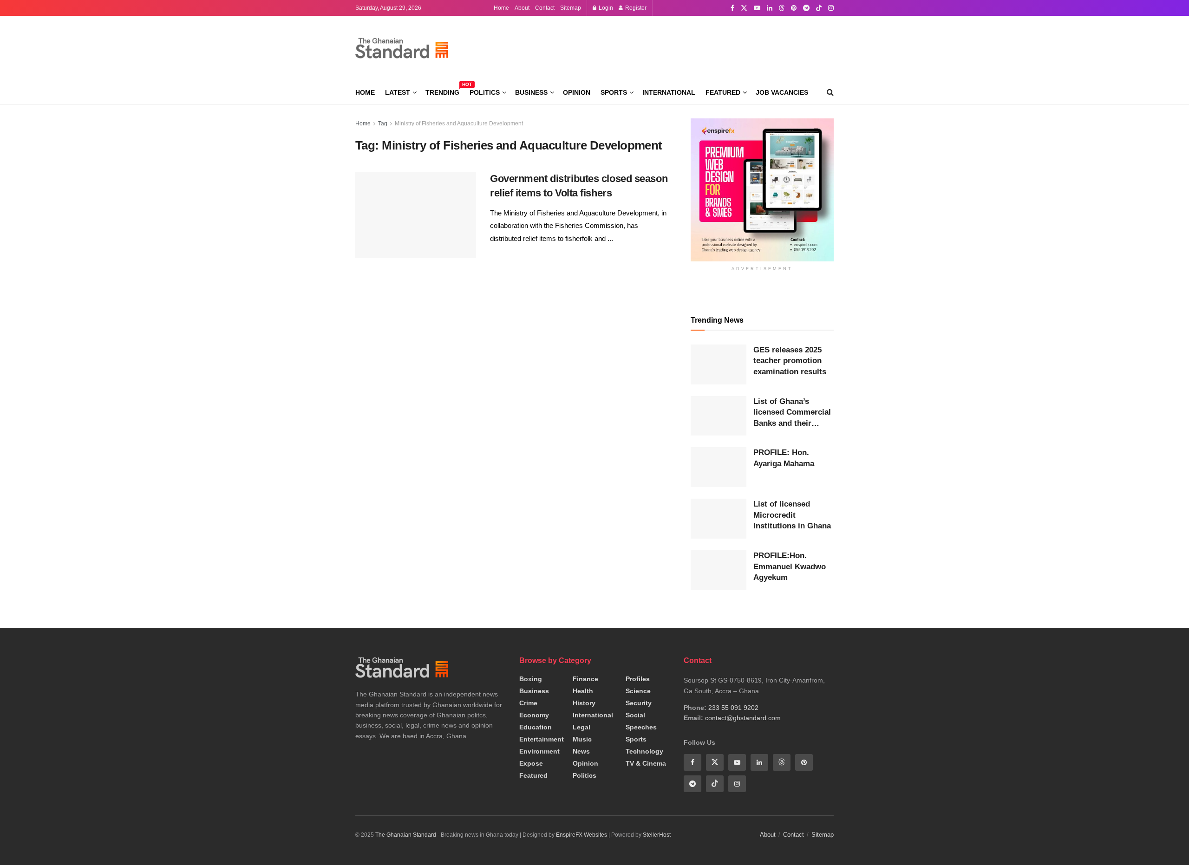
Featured (723, 92)
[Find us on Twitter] (744, 8)
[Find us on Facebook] (732, 8)
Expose (531, 763)
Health (583, 691)
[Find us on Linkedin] (759, 762)
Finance (585, 679)
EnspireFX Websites (581, 835)
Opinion (576, 92)
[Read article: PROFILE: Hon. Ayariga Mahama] (718, 467)
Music (582, 739)
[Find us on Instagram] (831, 8)
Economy (534, 715)
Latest (397, 92)
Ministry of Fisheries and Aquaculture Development (459, 123)
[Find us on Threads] (781, 8)
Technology (644, 751)
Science (638, 691)
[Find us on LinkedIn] (769, 8)
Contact (545, 8)
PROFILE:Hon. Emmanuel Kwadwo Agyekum (789, 566)
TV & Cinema (646, 763)
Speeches (641, 727)
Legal (581, 727)
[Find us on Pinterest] (794, 8)
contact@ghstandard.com (743, 718)
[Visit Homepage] (401, 48)
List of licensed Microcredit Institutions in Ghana (792, 515)
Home (501, 8)
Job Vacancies (782, 92)
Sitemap (570, 8)
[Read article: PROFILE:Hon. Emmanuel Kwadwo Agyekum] (718, 570)
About (522, 8)
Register (635, 8)
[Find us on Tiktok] (715, 783)
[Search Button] (830, 92)
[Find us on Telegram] (806, 8)
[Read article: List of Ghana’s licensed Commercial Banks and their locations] (718, 416)
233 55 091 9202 (733, 707)
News (581, 751)
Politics (485, 92)
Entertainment (541, 739)
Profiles (638, 679)
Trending (442, 91)
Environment (539, 751)
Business (531, 92)
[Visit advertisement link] (762, 189)
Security (639, 703)
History (584, 703)
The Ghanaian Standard (405, 835)
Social (635, 715)
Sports (614, 92)
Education (535, 727)
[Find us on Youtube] (757, 8)
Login (605, 8)
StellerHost (657, 835)
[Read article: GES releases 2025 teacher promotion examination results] (718, 364)
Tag (382, 123)
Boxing (530, 679)
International (668, 92)
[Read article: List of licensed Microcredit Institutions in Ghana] (718, 519)
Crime (528, 703)
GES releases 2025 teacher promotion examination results (789, 360)
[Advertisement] (665, 47)
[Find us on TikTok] (819, 8)
